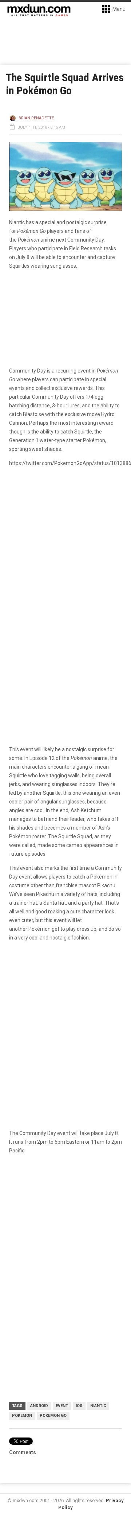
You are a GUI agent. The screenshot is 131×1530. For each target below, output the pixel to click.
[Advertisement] (65, 1231)
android (39, 1405)
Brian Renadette (36, 118)
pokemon (22, 1415)
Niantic (98, 1405)
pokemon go (53, 1415)
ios (79, 1405)
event (62, 1405)
